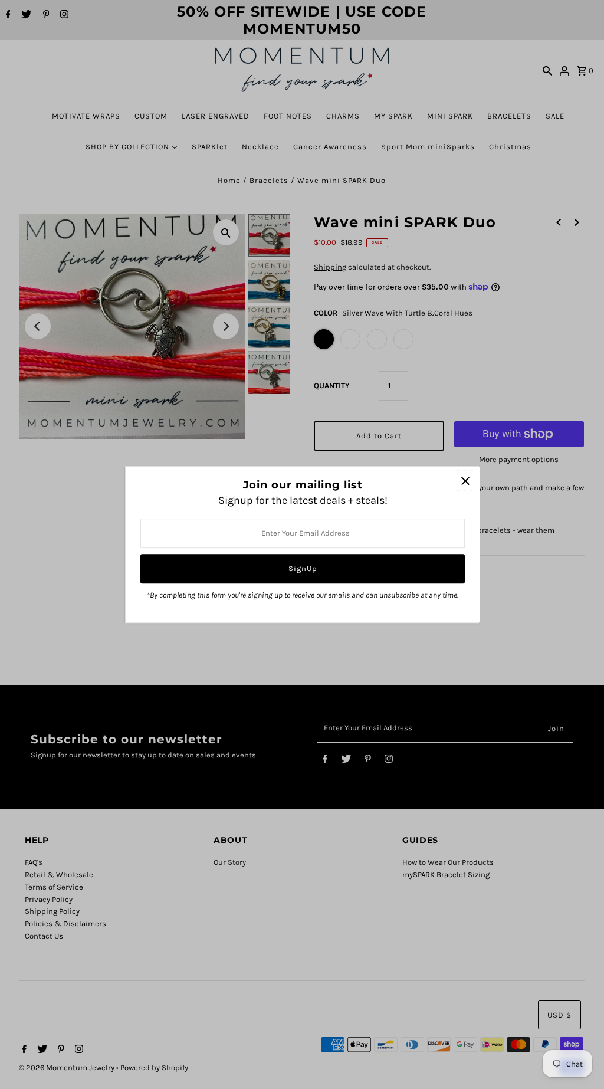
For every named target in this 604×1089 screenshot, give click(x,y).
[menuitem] (86, 116)
